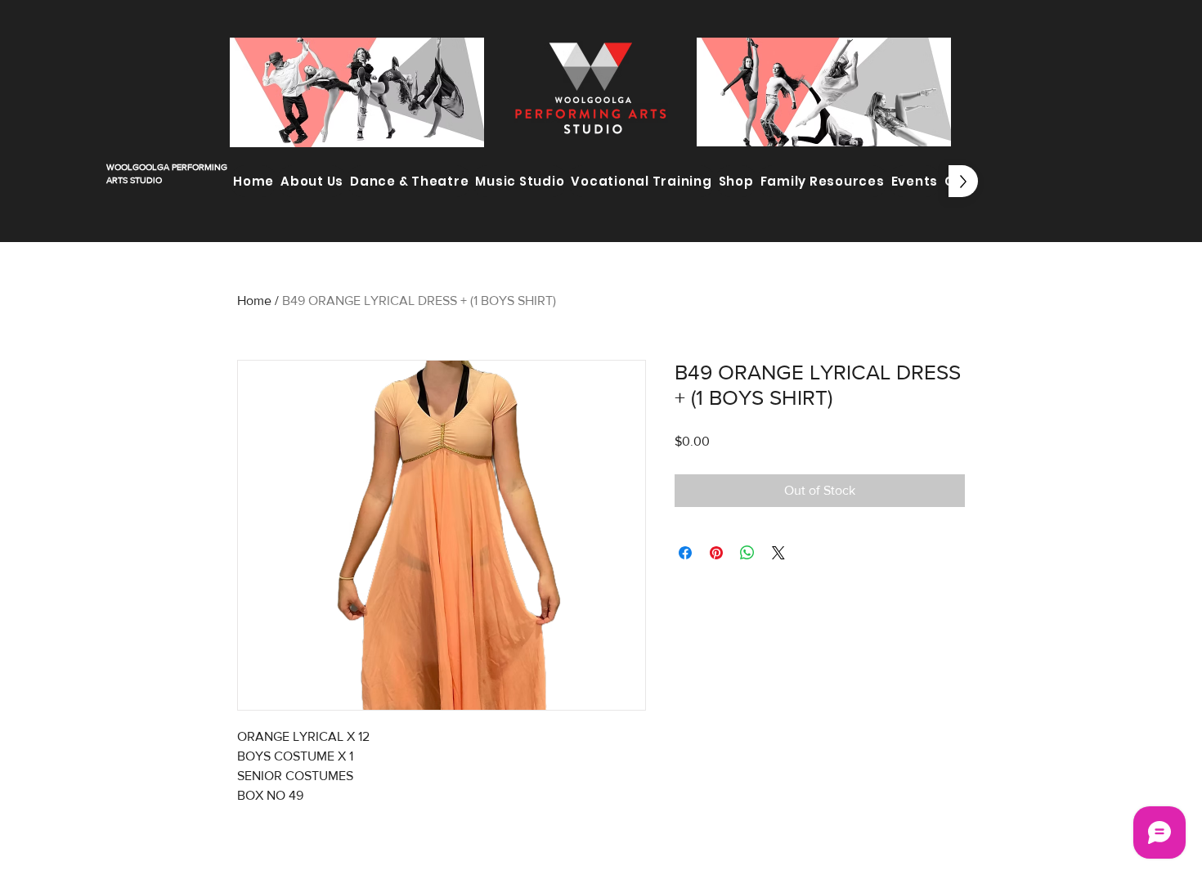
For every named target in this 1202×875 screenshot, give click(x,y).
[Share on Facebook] (685, 553)
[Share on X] (778, 553)
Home (254, 300)
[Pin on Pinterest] (716, 553)
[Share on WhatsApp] (747, 553)
